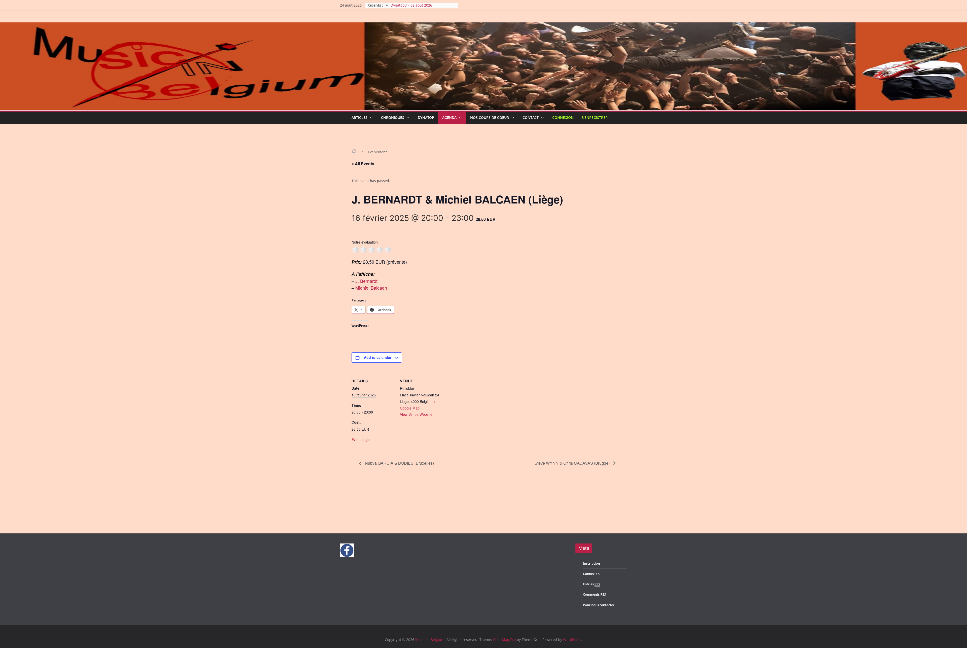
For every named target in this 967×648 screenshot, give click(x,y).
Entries (591, 584)
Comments (594, 594)
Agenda (449, 117)
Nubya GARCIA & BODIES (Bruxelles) (399, 463)
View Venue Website (416, 414)
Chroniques (392, 117)
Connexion (563, 117)
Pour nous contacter (598, 605)
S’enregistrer (595, 117)
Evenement (377, 152)
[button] (370, 117)
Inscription (591, 563)
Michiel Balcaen (371, 287)
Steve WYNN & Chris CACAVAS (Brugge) (573, 463)
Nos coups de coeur (489, 117)
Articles (359, 117)
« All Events (363, 163)
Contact (531, 117)
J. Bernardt (366, 281)
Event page (361, 439)
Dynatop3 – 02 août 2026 (411, 6)
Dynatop (426, 117)
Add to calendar (377, 357)
